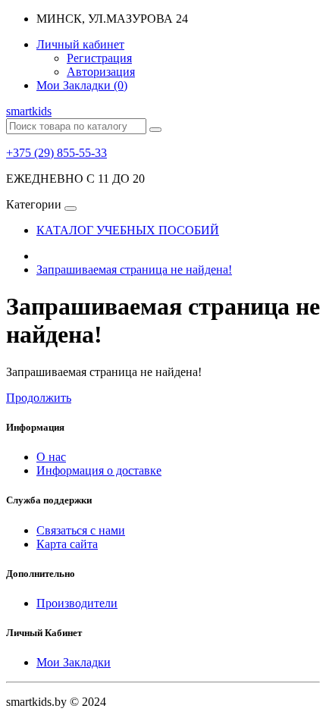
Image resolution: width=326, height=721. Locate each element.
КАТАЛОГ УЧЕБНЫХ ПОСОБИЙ (127, 230)
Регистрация (99, 58)
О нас (51, 456)
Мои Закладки (73, 662)
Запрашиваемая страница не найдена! (134, 269)
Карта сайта (67, 544)
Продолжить (38, 397)
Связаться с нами (80, 530)
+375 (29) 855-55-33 (56, 152)
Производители (77, 603)
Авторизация (101, 71)
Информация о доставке (98, 470)
